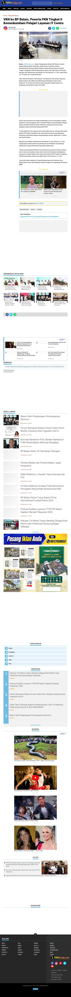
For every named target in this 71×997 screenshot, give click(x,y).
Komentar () (64, 28)
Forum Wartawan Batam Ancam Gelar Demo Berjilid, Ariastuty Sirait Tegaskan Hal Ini (42, 429)
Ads (35, 989)
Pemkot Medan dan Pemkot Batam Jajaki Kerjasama (41, 464)
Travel (20, 954)
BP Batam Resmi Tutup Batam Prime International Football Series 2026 (38, 499)
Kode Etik (59, 970)
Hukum (49, 8)
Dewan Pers (5, 947)
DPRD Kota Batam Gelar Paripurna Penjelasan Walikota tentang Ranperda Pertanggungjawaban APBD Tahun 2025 (23, 864)
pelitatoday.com (29, 64)
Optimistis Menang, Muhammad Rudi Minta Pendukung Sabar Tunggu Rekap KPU (31, 875)
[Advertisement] (10, 58)
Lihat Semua (35, 532)
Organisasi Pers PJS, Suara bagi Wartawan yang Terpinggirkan (39, 216)
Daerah (23, 8)
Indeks (9, 8)
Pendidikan (12, 652)
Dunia (19, 947)
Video (10, 660)
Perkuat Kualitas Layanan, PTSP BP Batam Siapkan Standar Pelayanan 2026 (41, 510)
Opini (51, 952)
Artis (3, 943)
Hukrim (4, 950)
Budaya (4, 945)
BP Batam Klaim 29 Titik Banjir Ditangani (40, 451)
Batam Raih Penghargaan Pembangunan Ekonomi (40, 418)
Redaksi (65, 970)
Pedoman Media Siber (57, 975)
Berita (52, 943)
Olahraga (36, 952)
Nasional (29, 8)
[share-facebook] (49, 28)
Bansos (36, 943)
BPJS (19, 943)
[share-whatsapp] (57, 28)
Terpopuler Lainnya (35, 725)
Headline (16, 8)
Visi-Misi (53, 970)
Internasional (54, 950)
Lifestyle (56, 8)
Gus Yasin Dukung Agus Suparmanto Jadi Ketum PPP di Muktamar (23, 871)
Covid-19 (11, 656)
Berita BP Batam (24, 209)
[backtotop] (35, 935)
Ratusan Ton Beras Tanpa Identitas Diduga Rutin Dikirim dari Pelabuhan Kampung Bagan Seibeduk (44, 523)
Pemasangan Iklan (56, 977)
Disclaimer (54, 972)
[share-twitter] (53, 28)
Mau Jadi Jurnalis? (56, 979)
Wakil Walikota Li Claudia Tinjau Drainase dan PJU (43, 476)
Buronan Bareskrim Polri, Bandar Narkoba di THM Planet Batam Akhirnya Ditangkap (42, 441)
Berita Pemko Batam (39, 8)
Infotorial (37, 950)
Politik (10, 648)
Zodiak (52, 954)
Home (4, 8)
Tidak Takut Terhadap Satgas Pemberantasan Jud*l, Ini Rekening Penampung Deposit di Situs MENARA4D (36, 706)
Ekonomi (36, 947)
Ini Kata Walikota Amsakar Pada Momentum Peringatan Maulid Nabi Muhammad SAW (42, 487)
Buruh (19, 945)
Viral (10, 663)
